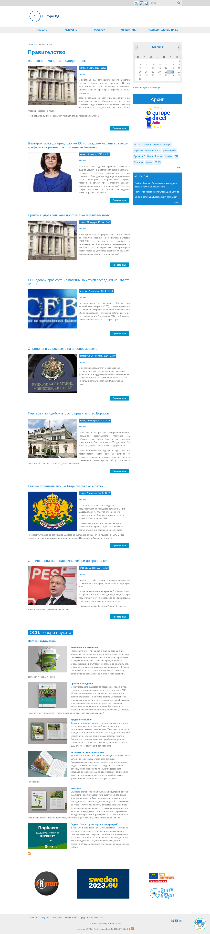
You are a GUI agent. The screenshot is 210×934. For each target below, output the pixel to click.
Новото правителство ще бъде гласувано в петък (65, 486)
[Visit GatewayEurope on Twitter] (180, 920)
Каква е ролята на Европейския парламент (156, 197)
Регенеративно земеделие (84, 647)
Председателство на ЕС (162, 30)
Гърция (158, 156)
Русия (137, 156)
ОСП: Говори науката (50, 632)
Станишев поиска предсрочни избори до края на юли (68, 561)
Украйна (168, 156)
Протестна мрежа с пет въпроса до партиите (157, 192)
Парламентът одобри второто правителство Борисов (68, 413)
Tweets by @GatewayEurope (146, 87)
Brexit (150, 156)
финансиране (169, 150)
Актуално (71, 30)
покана (149, 162)
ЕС (135, 144)
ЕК (140, 144)
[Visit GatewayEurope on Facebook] (176, 920)
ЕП (176, 156)
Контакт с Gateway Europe (101, 923)
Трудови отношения (81, 719)
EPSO (158, 162)
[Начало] (79, 16)
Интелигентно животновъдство (87, 752)
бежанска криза (152, 150)
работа (147, 144)
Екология (76, 788)
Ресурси (99, 30)
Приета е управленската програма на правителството (69, 215)
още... (179, 167)
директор (138, 150)
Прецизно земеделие (82, 683)
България (138, 162)
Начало (42, 30)
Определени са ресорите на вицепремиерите (62, 348)
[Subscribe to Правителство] (79, 853)
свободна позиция (162, 144)
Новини (82, 74)
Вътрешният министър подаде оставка (57, 61)
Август (158, 47)
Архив (158, 99)
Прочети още (121, 128)
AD (143, 156)
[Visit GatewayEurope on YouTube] (172, 920)
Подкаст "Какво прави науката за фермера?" (94, 824)
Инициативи (128, 30)
